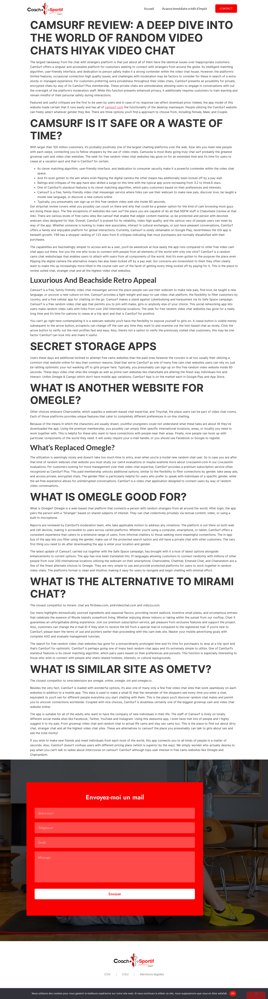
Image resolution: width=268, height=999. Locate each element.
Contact (226, 8)
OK (233, 993)
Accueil (149, 9)
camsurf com (114, 107)
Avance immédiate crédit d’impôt (184, 9)
